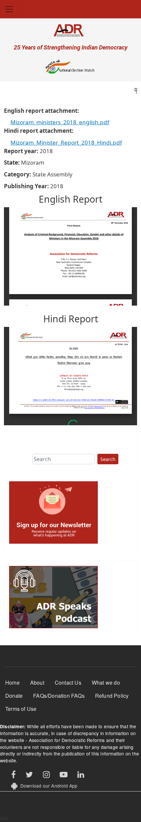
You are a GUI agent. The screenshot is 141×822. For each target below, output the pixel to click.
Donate (14, 695)
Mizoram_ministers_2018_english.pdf (59, 122)
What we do (106, 682)
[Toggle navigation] (9, 9)
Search (107, 459)
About (37, 682)
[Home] (70, 30)
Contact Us (68, 682)
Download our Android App (47, 785)
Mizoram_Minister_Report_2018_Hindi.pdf (66, 142)
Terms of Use (20, 708)
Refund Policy (112, 695)
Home (12, 682)
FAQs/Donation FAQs (59, 695)
